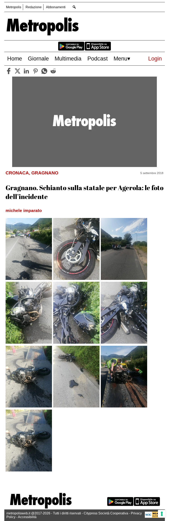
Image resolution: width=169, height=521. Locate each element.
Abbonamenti (56, 7)
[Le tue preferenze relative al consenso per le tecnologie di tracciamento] (162, 514)
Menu (120, 58)
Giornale (38, 58)
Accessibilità (27, 517)
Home (14, 58)
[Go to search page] (74, 7)
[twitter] (17, 71)
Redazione (34, 7)
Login (155, 58)
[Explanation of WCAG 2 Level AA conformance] (154, 517)
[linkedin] (26, 71)
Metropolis (13, 7)
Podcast (97, 58)
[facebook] (9, 71)
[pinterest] (35, 71)
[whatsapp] (44, 71)
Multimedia (68, 58)
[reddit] (53, 71)
